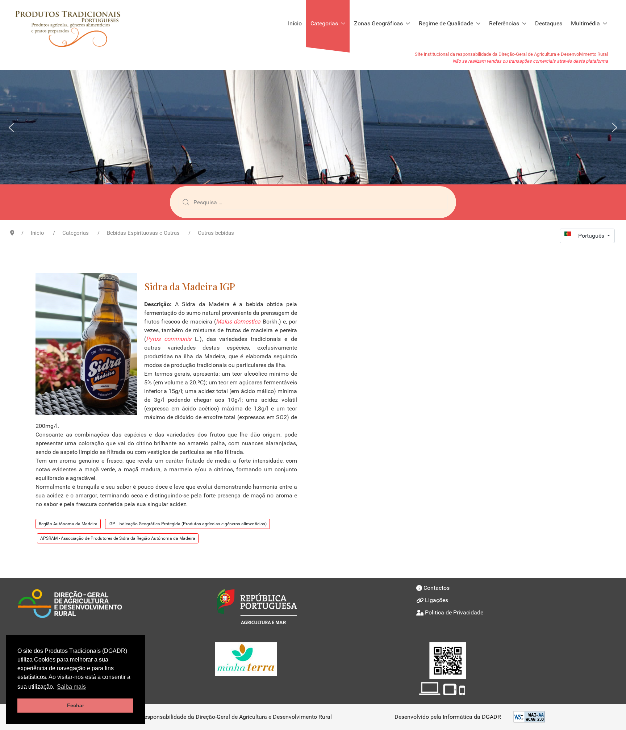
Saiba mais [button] (71, 687)
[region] (313, 127)
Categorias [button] (324, 23)
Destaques (548, 23)
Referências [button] (504, 23)
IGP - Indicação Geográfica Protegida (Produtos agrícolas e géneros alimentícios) (187, 523)
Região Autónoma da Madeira (68, 523)
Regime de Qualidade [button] (446, 23)
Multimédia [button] (585, 23)
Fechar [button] (75, 705)
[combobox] (313, 202)
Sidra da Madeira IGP (189, 286)
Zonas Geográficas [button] (378, 23)
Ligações (436, 600)
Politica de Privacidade (454, 612)
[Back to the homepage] (71, 23)
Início (295, 23)
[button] (11, 127)
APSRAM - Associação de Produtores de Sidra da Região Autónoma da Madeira (117, 538)
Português (592, 235)
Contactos (436, 587)
